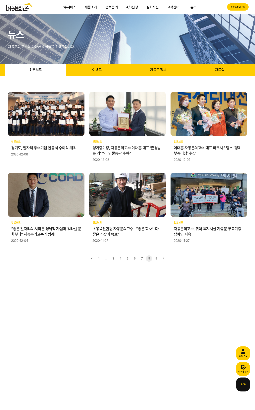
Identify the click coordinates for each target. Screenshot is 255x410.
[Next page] (163, 258)
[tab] (35, 70)
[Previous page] (91, 258)
